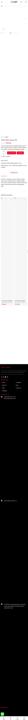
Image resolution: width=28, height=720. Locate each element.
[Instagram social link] (3, 377)
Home (2, 137)
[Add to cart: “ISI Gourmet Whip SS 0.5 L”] (12, 199)
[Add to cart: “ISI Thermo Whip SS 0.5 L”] (25, 199)
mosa (10, 165)
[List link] (7, 382)
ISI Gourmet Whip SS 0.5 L (7, 301)
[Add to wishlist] (12, 202)
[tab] (14, 172)
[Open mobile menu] (1, 2)
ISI (12, 302)
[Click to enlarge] (3, 29)
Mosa (6, 137)
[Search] (21, 2)
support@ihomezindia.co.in (10, 500)
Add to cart (11, 152)
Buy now (20, 152)
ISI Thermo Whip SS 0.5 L (20, 301)
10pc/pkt (6, 165)
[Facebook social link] (2, 377)
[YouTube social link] (5, 377)
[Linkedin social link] (7, 377)
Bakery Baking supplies (12, 163)
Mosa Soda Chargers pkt (18, 165)
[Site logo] (14, 2)
